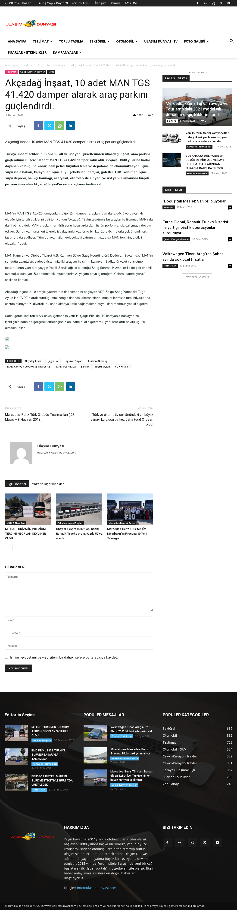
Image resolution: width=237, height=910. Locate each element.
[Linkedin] (70, 125)
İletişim (100, 3)
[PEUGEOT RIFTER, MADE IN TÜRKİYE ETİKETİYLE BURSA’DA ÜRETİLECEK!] (16, 782)
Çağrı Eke (53, 361)
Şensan (85, 366)
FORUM (131, 3)
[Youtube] (228, 3)
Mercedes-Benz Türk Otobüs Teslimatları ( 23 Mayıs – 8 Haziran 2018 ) (40, 417)
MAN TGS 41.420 (66, 366)
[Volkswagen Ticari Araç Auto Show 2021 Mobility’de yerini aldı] (95, 733)
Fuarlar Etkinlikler (197, 173)
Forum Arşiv (81, 3)
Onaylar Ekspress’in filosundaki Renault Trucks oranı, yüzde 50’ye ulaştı (79, 533)
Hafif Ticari (170, 265)
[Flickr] (205, 3)
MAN (51, 71)
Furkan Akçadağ (97, 361)
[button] (231, 42)
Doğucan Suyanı (73, 361)
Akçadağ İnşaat (33, 361)
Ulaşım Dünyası (50, 446)
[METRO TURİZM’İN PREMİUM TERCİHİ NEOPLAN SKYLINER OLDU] (28, 509)
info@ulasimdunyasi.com (96, 887)
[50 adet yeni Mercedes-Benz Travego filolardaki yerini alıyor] (95, 755)
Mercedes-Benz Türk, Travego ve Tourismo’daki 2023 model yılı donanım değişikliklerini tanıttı (197, 109)
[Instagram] (213, 3)
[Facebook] (197, 3)
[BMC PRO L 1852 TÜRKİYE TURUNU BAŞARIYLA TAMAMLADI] (16, 756)
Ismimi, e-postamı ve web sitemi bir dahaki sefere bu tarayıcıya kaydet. (64, 657)
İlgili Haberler (17, 484)
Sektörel (98, 41)
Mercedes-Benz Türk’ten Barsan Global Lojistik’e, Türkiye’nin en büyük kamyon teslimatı (131, 775)
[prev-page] (8, 547)
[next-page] (15, 547)
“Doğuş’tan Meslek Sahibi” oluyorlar (194, 201)
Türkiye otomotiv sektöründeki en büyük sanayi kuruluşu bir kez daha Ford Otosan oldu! (121, 419)
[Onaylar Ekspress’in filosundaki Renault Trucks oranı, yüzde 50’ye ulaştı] (79, 509)
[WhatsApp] (59, 125)
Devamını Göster (195, 277)
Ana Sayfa (17, 41)
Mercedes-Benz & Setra (122, 523)
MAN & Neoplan (15, 523)
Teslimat (41, 41)
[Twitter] (221, 3)
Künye (116, 3)
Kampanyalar (65, 52)
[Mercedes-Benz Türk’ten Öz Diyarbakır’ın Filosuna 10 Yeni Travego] (130, 509)
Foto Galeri (194, 41)
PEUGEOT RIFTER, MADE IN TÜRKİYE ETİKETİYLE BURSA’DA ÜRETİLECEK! (52, 780)
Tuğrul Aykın (102, 366)
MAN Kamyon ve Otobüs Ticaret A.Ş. (29, 366)
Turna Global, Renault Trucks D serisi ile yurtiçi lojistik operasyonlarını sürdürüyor (195, 227)
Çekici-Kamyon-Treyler (52, 65)
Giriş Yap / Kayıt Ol (53, 3)
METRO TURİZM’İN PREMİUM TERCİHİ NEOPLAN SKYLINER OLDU (25, 533)
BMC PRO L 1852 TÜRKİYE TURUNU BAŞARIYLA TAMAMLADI (48, 754)
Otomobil (125, 41)
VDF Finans (121, 366)
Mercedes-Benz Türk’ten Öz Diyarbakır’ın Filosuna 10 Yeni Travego (127, 533)
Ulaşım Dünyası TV (161, 41)
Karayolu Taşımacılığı (199, 146)
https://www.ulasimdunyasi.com (56, 452)
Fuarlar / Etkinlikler (27, 52)
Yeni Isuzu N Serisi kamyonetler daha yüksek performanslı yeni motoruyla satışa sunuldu (207, 137)
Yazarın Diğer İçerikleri (48, 484)
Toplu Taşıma (71, 41)
